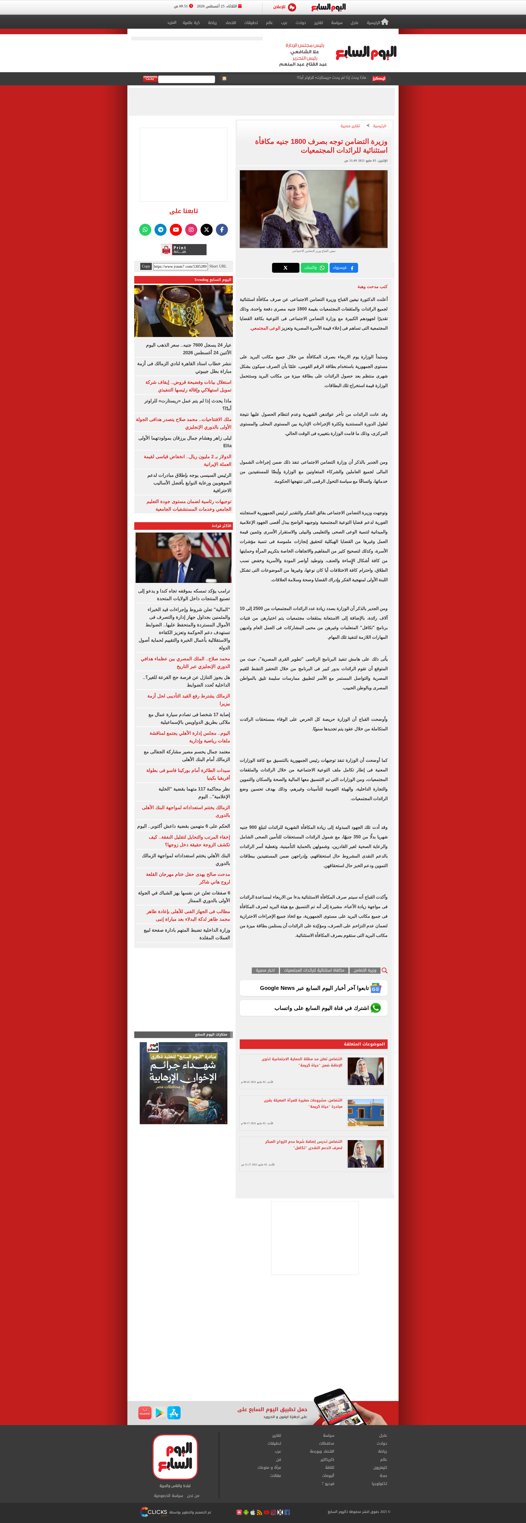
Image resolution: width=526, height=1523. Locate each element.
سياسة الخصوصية (168, 1496)
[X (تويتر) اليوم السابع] (207, 230)
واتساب (310, 267)
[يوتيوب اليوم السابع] (176, 230)
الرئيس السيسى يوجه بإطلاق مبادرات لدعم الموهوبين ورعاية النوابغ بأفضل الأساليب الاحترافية (189, 483)
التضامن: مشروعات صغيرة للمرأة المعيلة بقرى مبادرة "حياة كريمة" (303, 1103)
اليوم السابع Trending (212, 279)
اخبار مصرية (265, 970)
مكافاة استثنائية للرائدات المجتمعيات (314, 970)
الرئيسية (379, 126)
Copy (146, 266)
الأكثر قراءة (221, 525)
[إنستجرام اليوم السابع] (191, 230)
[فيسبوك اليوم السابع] (222, 230)
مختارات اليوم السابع (211, 1034)
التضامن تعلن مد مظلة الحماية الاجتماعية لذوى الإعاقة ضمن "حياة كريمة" (302, 1062)
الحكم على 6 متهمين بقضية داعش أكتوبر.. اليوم (183, 826)
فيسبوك (340, 267)
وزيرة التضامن (365, 970)
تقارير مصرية (350, 126)
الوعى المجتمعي (265, 328)
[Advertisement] (263, 1344)
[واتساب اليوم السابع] (145, 230)
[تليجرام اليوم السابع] (161, 230)
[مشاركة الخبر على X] (285, 268)
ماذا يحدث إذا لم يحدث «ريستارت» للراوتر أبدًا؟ (331, 78)
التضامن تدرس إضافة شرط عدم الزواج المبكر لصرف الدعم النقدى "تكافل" (303, 1144)
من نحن (193, 1496)
